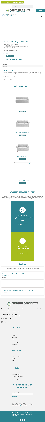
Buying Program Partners (16, 356)
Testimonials (14, 337)
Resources (14, 335)
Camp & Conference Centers (17, 376)
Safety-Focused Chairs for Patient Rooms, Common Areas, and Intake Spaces (21, 274)
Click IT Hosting (15, 415)
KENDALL (20, 59)
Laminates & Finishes (16, 362)
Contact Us (14, 332)
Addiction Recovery (15, 372)
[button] (41, 17)
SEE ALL (7, 59)
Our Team (14, 333)
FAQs (13, 339)
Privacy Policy (14, 344)
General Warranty (15, 340)
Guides (13, 360)
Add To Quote (9, 56)
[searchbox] (22, 6)
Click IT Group (25, 414)
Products (6, 14)
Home (3, 14)
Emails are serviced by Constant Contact (19, 405)
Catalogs (13, 358)
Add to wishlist (5, 53)
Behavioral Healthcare (16, 374)
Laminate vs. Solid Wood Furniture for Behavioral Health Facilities (21, 282)
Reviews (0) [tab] (5, 66)
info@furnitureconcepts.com (17, 2)
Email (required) (15, 392)
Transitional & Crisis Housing (17, 379)
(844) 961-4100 (6, 2)
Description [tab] (5, 64)
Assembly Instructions (16, 355)
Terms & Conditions (15, 342)
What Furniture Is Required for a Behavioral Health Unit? (18, 290)
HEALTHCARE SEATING (14, 59)
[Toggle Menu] (40, 10)
